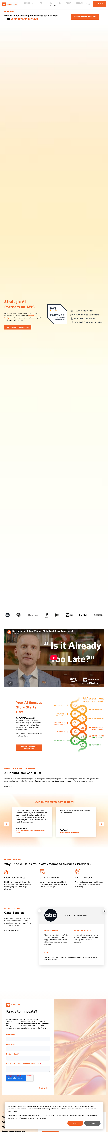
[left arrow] (6, 824)
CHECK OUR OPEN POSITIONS (85, 17)
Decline (92, 1123)
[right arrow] (101, 824)
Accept (75, 1123)
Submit (43, 1088)
